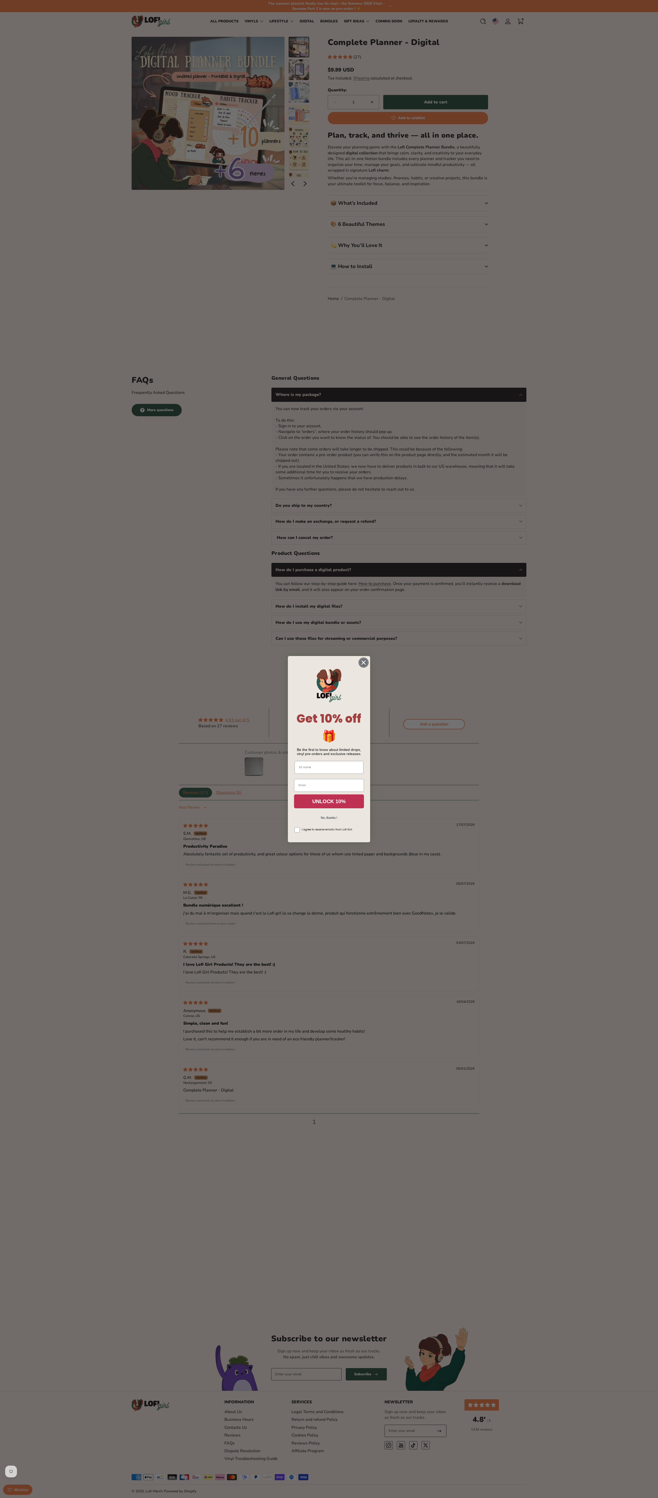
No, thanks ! (329, 818)
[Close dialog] (363, 662)
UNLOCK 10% (329, 801)
